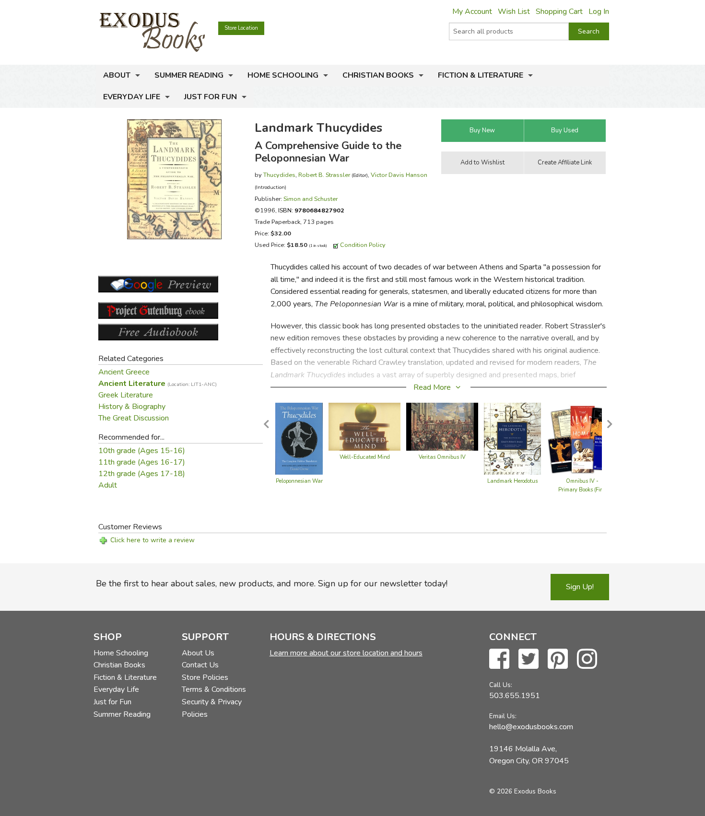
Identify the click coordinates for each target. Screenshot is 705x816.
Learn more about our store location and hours (346, 653)
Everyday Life (131, 97)
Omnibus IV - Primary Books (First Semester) (582, 490)
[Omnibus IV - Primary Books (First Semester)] (582, 438)
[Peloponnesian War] (299, 438)
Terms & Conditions (214, 689)
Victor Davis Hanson (399, 175)
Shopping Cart (559, 11)
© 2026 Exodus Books (522, 791)
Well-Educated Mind (365, 457)
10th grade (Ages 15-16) (141, 450)
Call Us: (500, 684)
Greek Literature (125, 395)
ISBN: (311, 210)
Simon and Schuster (310, 199)
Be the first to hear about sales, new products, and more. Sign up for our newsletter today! (271, 583)
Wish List (514, 11)
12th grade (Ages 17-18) (141, 473)
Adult (107, 485)
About (116, 75)
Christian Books (378, 75)
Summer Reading (188, 75)
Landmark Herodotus (512, 481)
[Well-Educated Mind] (364, 426)
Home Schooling (282, 75)
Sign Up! (580, 587)
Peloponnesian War (299, 481)
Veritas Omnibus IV (442, 457)
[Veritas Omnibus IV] (442, 426)
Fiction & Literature (480, 75)
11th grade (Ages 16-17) (141, 462)
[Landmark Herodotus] (512, 438)
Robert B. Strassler (324, 175)
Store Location (241, 28)
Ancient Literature (157, 383)
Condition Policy (363, 245)
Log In (598, 11)
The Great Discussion (133, 418)
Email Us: (503, 716)
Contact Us (200, 665)
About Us (198, 653)
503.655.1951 (514, 695)
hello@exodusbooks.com (531, 727)
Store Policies (205, 677)
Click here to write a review (152, 540)
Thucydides (279, 175)
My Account (472, 11)
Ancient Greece (124, 372)
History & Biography (131, 406)
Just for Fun (210, 97)
